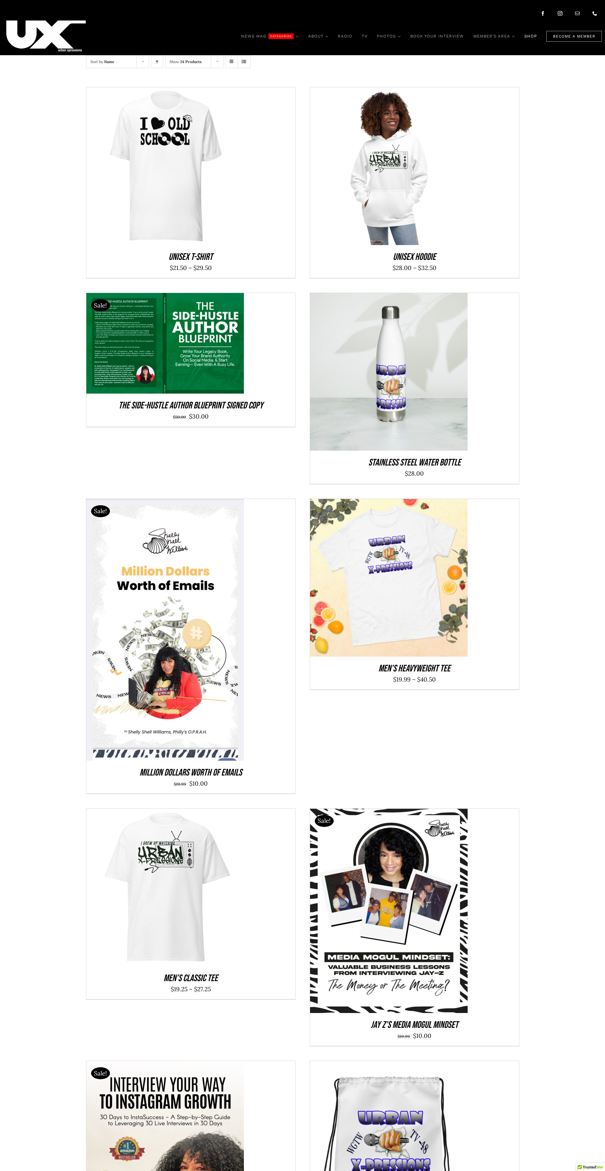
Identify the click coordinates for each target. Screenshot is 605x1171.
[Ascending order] (157, 61)
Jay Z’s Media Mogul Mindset (414, 1025)
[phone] (595, 13)
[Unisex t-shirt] (165, 92)
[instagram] (560, 13)
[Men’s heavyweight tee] (389, 504)
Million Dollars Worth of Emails (191, 772)
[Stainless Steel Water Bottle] (389, 298)
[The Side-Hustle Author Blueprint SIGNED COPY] (165, 298)
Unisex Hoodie (414, 257)
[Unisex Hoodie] (389, 92)
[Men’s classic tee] (165, 813)
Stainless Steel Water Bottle (414, 462)
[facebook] (543, 13)
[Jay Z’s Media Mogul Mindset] (389, 813)
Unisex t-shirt (191, 257)
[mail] (577, 13)
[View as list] (244, 62)
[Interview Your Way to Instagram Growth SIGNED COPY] (165, 1066)
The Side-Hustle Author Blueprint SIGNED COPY (190, 405)
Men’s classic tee (191, 978)
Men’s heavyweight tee (414, 668)
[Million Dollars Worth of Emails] (165, 504)
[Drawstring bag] (389, 1066)
